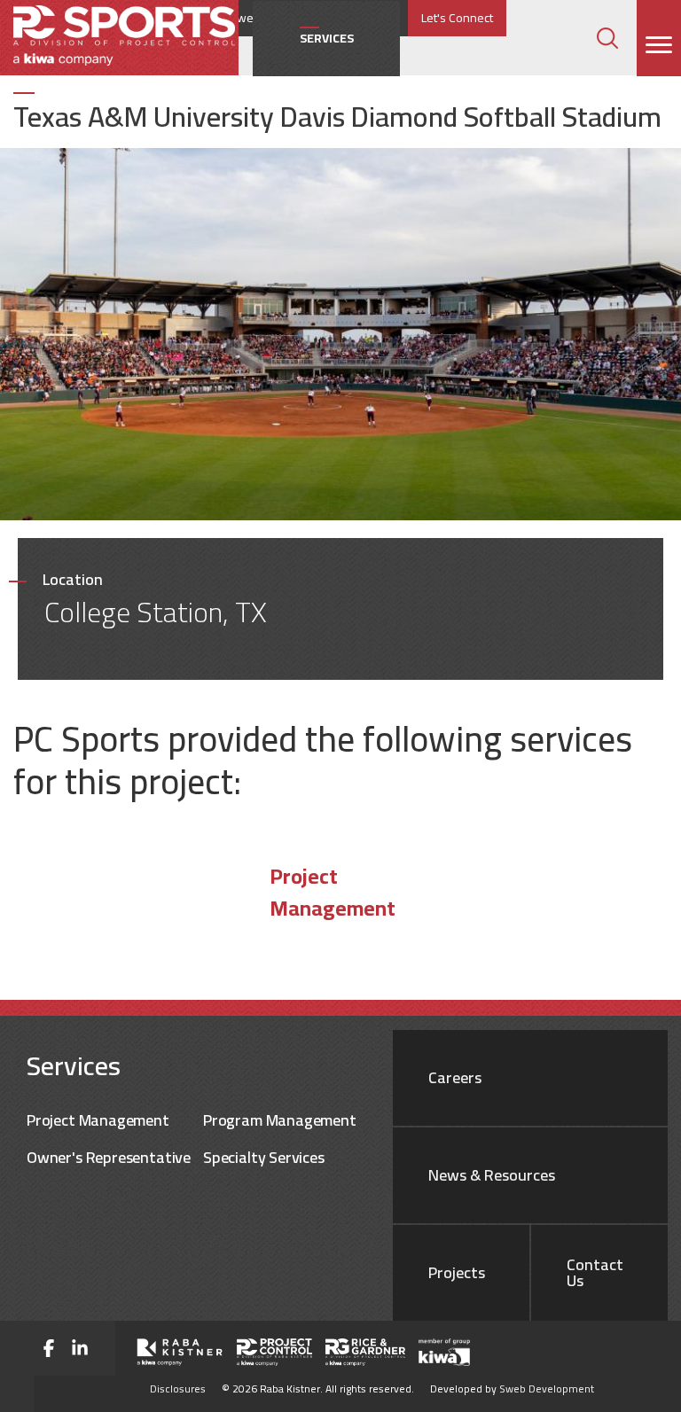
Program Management (279, 1120)
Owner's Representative (109, 1157)
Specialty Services (264, 1157)
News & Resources (491, 1175)
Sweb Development (546, 1388)
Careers (454, 1078)
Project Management (332, 892)
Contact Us (595, 1273)
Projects (456, 1273)
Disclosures (178, 1388)
